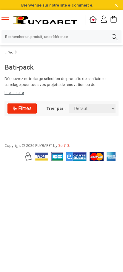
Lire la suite (14, 92)
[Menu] (7, 20)
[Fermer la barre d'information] (116, 5)
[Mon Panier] (113, 20)
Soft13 (63, 145)
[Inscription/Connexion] (103, 20)
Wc (10, 52)
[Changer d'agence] (93, 20)
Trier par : (56, 108)
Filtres (24, 108)
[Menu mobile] (7, 19)
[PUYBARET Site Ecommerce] (45, 20)
